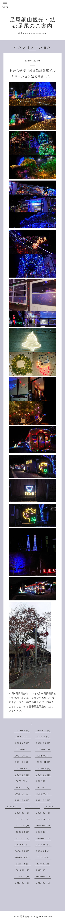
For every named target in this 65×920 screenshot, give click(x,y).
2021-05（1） (22, 825)
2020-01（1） (44, 857)
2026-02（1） (43, 730)
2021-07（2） (23, 819)
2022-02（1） (43, 800)
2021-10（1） (53, 806)
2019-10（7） (23, 870)
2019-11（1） (43, 863)
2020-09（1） (23, 844)
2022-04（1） (22, 800)
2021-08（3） (43, 813)
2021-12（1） (14, 806)
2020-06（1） (22, 851)
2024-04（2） (23, 762)
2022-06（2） (23, 793)
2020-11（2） (23, 838)
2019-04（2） (43, 876)
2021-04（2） (43, 825)
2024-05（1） (44, 755)
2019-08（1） (22, 876)
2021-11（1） (33, 806)
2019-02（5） (43, 882)
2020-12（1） (43, 832)
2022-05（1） (44, 793)
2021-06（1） (43, 819)
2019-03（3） (22, 882)
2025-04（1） (23, 749)
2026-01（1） (23, 736)
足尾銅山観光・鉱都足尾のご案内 (32, 22)
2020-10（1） (43, 838)
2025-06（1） (43, 743)
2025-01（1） (43, 749)
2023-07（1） (43, 768)
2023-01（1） (23, 781)
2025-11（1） (43, 736)
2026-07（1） (22, 730)
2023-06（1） (22, 774)
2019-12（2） (23, 863)
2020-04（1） (43, 851)
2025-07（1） (22, 743)
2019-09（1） (43, 870)
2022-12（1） (43, 781)
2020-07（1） (43, 844)
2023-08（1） (23, 768)
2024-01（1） (44, 762)
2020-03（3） (23, 857)
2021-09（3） (22, 813)
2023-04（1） (43, 774)
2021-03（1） (23, 832)
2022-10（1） (43, 787)
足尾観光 (24, 916)
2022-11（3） (23, 787)
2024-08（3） (23, 755)
